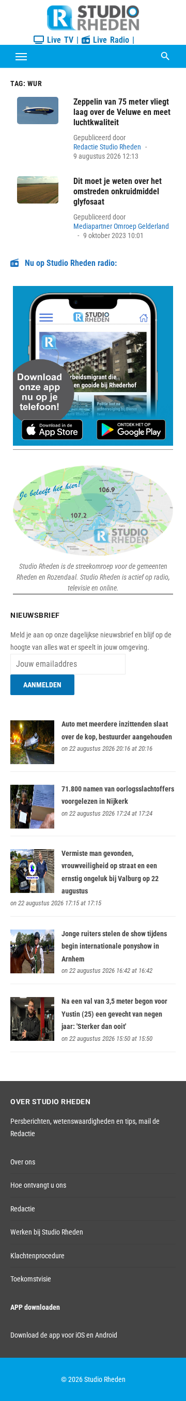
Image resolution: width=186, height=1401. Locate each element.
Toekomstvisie (30, 1279)
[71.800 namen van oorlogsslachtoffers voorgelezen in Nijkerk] (32, 826)
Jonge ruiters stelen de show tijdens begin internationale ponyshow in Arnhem (114, 946)
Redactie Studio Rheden (107, 147)
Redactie (22, 1209)
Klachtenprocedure (37, 1256)
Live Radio (109, 40)
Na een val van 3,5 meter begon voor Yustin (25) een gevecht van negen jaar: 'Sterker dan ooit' (114, 1014)
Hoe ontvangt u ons (38, 1185)
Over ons (22, 1162)
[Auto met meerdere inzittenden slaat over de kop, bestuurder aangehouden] (32, 761)
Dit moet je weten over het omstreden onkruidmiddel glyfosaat (117, 191)
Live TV (58, 40)
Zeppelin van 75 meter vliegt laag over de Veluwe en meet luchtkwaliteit (122, 112)
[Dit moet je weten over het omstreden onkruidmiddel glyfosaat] (38, 190)
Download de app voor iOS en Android (63, 1335)
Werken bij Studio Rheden (46, 1232)
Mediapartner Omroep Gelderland (121, 226)
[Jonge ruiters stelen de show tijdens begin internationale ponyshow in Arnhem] (32, 971)
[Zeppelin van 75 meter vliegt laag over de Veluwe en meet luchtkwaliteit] (38, 110)
